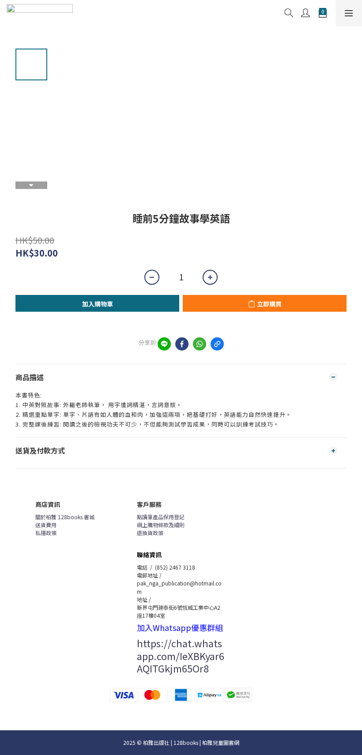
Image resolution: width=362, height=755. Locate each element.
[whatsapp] (199, 344)
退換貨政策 (150, 532)
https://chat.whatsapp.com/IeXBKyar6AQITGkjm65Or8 (180, 655)
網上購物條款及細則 (161, 524)
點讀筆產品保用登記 (161, 517)
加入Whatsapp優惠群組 (180, 627)
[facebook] (182, 344)
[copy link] (217, 344)
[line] (164, 344)
